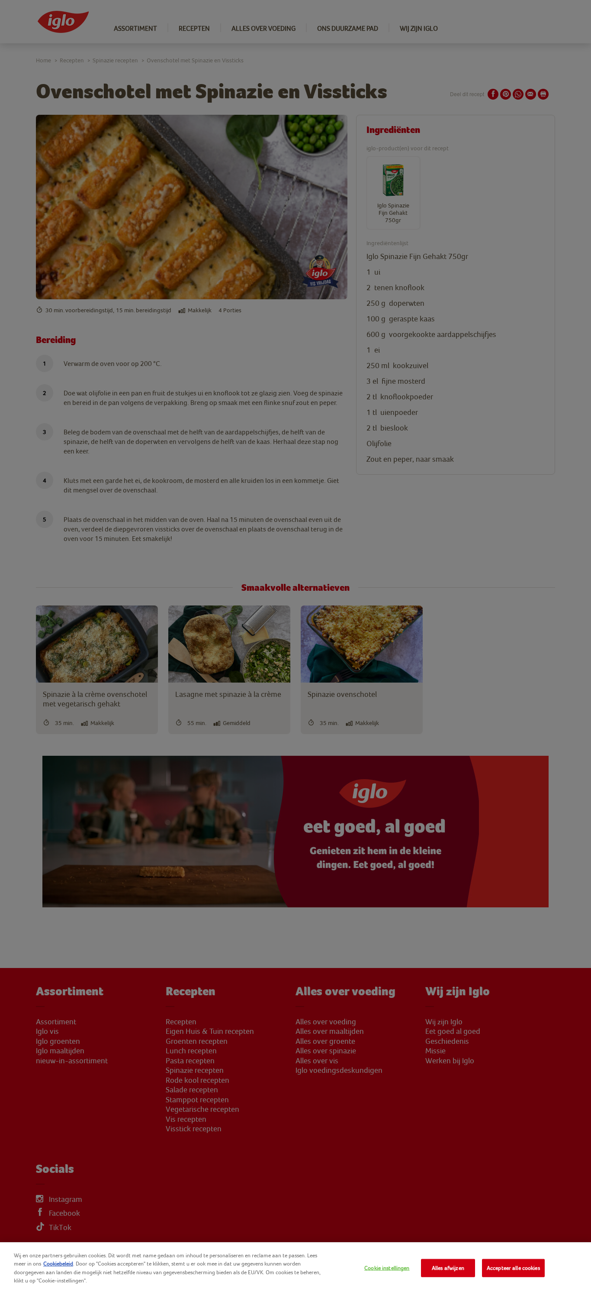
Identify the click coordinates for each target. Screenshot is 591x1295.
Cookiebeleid (58, 1263)
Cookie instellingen (386, 1268)
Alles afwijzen (448, 1268)
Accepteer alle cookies (513, 1268)
